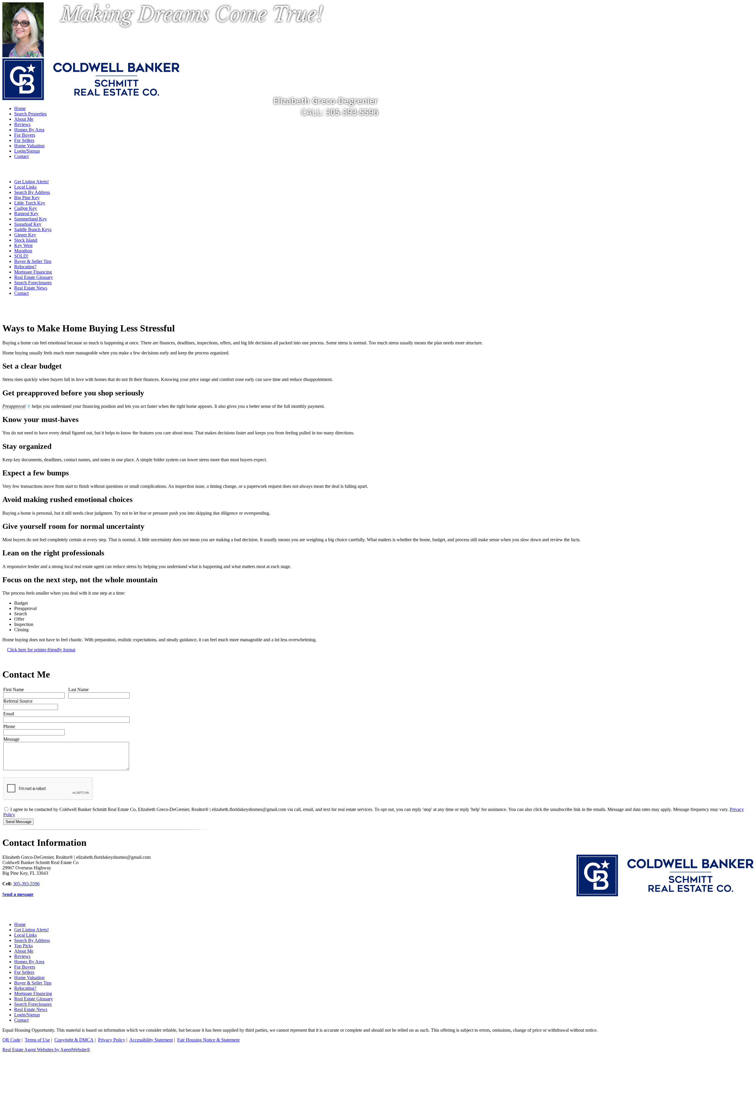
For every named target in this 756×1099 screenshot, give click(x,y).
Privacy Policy (111, 1039)
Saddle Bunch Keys (32, 229)
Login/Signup (27, 150)
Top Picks (23, 945)
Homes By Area (29, 129)
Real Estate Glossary (33, 277)
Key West (23, 245)
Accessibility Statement (151, 1039)
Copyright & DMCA (74, 1039)
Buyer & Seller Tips (32, 261)
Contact (21, 156)
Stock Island (25, 240)
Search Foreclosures (33, 282)
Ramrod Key (26, 213)
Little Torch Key (29, 202)
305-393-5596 (26, 883)
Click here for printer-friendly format (41, 649)
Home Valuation (29, 145)
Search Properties (30, 113)
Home (20, 924)
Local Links (25, 186)
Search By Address (32, 192)
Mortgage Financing (33, 271)
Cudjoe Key (25, 208)
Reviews (22, 124)
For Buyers (24, 135)
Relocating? (25, 266)
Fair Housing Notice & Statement (208, 1039)
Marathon (23, 250)
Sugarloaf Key (27, 224)
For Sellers (24, 140)
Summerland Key (30, 218)
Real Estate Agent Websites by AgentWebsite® (46, 1049)
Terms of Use (37, 1039)
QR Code (11, 1039)
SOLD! (21, 256)
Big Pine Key (27, 197)
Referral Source (17, 701)
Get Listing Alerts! (31, 181)
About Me (23, 119)
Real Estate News (30, 287)
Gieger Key (25, 234)
